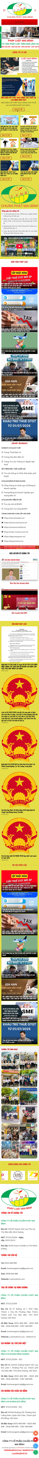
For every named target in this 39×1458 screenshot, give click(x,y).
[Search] (35, 10)
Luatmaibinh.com (17, 1279)
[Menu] (4, 10)
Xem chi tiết (26, 109)
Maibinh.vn (31, 1337)
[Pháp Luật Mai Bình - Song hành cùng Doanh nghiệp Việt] (20, 10)
